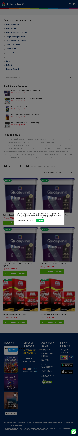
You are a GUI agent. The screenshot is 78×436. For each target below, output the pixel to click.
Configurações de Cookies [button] (25, 221)
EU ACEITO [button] (40, 220)
